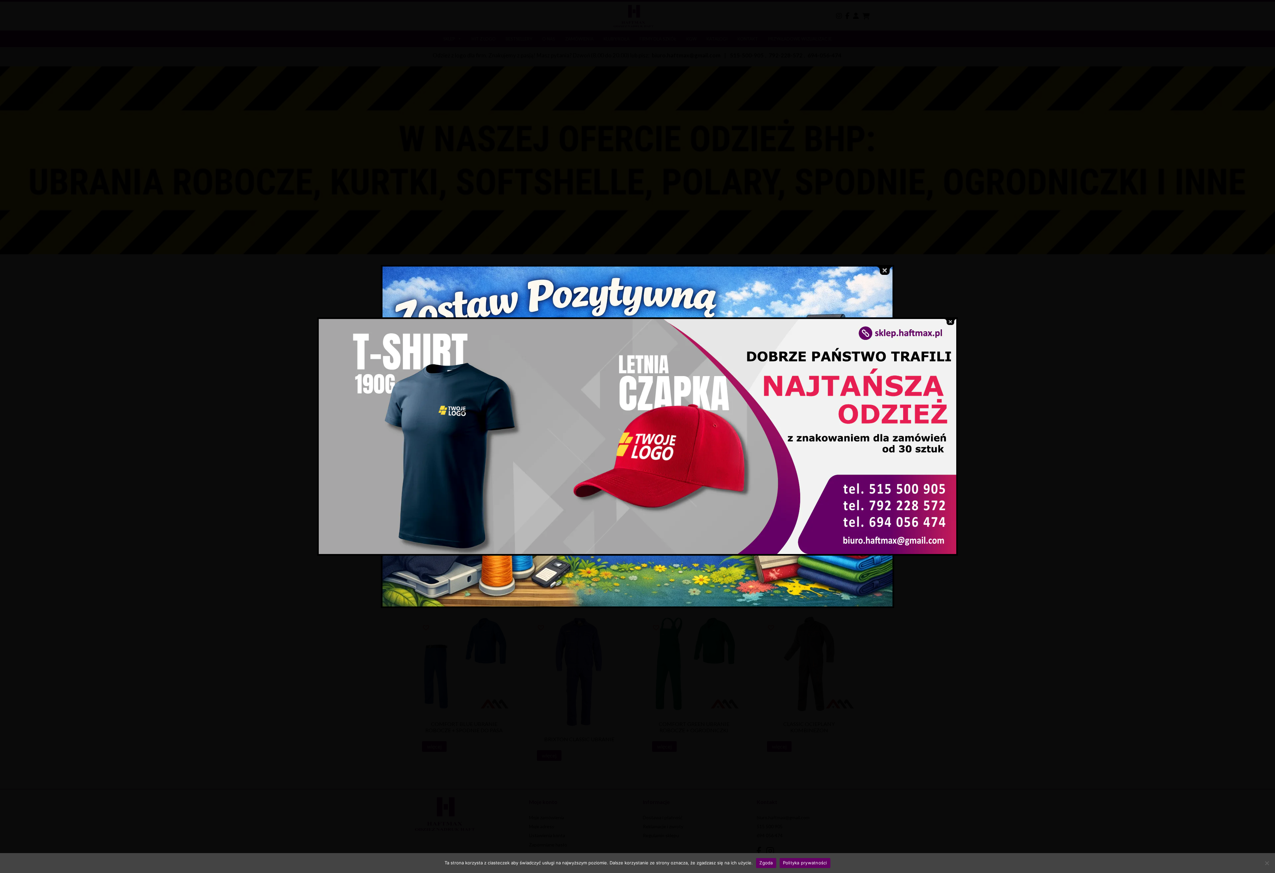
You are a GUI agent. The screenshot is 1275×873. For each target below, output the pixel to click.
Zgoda (766, 862)
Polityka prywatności (805, 862)
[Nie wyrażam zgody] (1266, 863)
